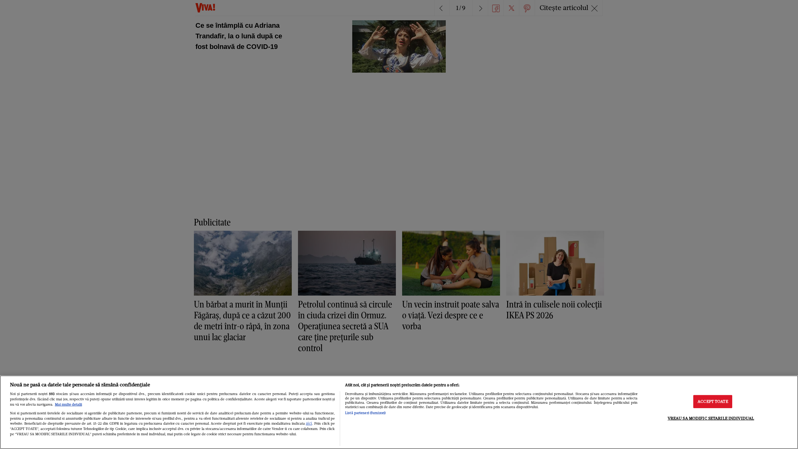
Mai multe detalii (68, 404)
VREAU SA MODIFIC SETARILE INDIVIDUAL (711, 418)
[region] (399, 412)
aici (309, 423)
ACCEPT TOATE (713, 401)
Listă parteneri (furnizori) (365, 413)
